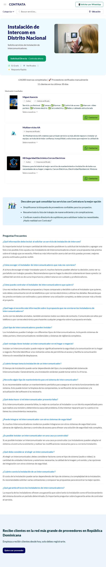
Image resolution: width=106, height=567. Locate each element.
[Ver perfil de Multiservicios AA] (13, 133)
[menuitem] (95, 11)
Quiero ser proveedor (14, 550)
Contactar (93, 117)
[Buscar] (19, 11)
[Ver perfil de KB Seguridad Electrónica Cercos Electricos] (13, 163)
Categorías (7, 11)
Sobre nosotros (29, 112)
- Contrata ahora (26, 58)
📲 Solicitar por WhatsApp (89, 4)
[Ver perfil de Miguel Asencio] (13, 102)
